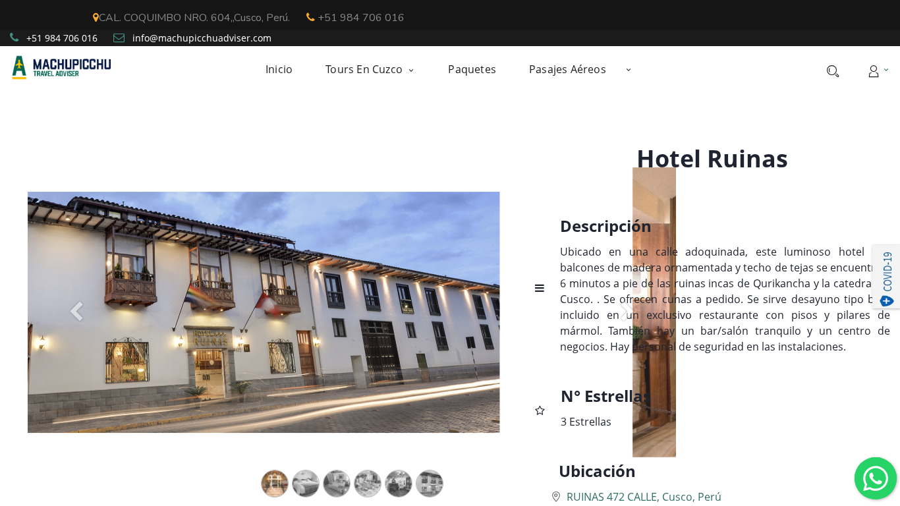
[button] (628, 69)
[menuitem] (287, 69)
